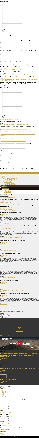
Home (3, 175)
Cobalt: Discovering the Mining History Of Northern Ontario (13, 240)
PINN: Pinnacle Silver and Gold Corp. (11, 178)
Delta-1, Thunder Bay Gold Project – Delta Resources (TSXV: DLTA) (19, 199)
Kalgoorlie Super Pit (4, 267)
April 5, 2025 (2, 371)
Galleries (4, 395)
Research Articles (7, 191)
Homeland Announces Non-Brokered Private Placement (12, 61)
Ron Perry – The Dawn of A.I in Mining (8, 379)
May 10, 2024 (2, 208)
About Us (19, 327)
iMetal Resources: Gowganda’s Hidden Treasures (11, 212)
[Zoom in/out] (3, 434)
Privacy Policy (19, 330)
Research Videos (7, 192)
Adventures (2, 291)
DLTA (1, 197)
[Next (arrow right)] (1, 435)
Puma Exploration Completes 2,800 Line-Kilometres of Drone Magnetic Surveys (17, 71)
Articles (1, 210)
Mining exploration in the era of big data (9, 280)
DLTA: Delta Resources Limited (10, 184)
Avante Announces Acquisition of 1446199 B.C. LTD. (11, 35)
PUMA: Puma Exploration (8, 181)
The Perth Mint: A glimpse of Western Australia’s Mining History (14, 293)
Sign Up (9, 412)
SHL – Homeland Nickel (8, 180)
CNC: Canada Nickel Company (9, 183)
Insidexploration (4, 214)
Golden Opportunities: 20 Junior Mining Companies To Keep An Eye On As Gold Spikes (19, 368)
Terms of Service (19, 331)
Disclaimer (19, 329)
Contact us (4, 397)
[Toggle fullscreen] (2, 434)
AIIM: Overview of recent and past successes (10, 253)
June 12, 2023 (2, 359)
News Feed (4, 177)
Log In (9, 423)
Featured (2, 202)
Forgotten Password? (4, 412)
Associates (6, 193)
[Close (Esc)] (0, 434)
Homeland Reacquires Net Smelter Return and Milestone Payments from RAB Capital (19, 76)
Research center (5, 396)
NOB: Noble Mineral (8, 182)
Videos (3, 394)
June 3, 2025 (2, 201)
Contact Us (19, 328)
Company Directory (5, 178)
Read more (2, 236)
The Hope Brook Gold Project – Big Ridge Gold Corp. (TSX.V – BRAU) (15, 56)
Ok (17, 437)
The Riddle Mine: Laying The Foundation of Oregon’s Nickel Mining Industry (17, 40)
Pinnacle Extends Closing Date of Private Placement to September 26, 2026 (17, 66)
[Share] (1, 434)
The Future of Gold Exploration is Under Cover (10, 306)
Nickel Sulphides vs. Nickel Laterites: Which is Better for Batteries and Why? (17, 45)
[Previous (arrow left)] (0, 435)
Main (3, 390)
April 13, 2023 (2, 215)
